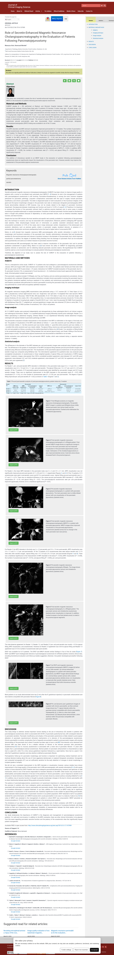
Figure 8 (38, 697)
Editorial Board (28, 11)
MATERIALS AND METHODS (96, 27)
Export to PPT (13, 430)
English (9, 19)
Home (12, 11)
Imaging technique (98, 33)
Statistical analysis (98, 38)
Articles (37, 11)
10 (15, 747)
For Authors (48, 11)
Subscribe (81, 11)
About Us (19, 11)
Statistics (101, 20)
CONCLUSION (92, 47)
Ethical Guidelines (59, 11)
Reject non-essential (81, 950)
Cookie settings (66, 950)
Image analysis (97, 35)
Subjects (95, 30)
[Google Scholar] (15, 841)
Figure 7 (79, 651)
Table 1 (45, 377)
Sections (91, 20)
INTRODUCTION (93, 24)
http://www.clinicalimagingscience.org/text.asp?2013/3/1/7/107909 (50, 825)
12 (79, 796)
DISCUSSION (92, 44)
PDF (66, 19)
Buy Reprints (58, 19)
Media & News (71, 11)
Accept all (94, 950)
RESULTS (91, 41)
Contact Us (89, 11)
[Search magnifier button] (104, 5)
